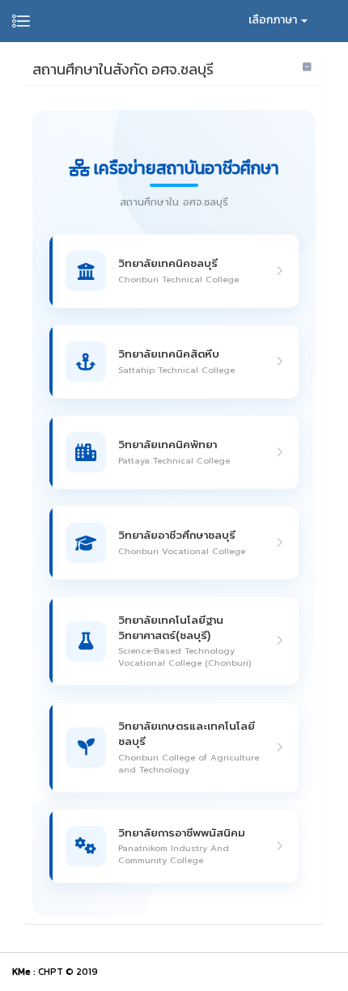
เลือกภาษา (273, 19)
